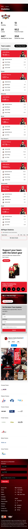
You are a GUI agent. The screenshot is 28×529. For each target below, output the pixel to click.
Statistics (7, 6)
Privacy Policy (24, 526)
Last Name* (4, 319)
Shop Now (6, 260)
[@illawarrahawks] (6, 338)
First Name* (3, 463)
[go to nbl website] (3, 517)
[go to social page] (4, 289)
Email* (3, 324)
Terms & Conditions (17, 526)
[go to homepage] (10, 516)
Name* (3, 314)
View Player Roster (21, 46)
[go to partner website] (3, 390)
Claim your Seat (8, 301)
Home (2, 6)
